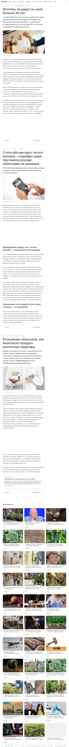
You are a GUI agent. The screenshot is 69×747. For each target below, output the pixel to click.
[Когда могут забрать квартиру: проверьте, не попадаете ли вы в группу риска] (34, 604)
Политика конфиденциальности (60, 746)
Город (27, 5)
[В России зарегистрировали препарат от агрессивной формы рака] (56, 712)
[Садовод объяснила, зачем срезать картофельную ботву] (13, 690)
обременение (37, 415)
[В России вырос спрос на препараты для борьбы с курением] (56, 604)
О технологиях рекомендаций (47, 746)
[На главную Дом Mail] (5, 1)
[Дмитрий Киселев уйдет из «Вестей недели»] (34, 518)
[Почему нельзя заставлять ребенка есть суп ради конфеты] (56, 733)
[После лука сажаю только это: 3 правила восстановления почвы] (13, 604)
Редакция (23, 746)
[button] (24, 42)
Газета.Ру (17, 335)
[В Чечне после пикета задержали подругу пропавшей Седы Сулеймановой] (56, 561)
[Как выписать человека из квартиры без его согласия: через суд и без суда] (56, 647)
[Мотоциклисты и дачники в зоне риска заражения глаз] (34, 669)
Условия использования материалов (33, 746)
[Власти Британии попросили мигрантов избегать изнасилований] (13, 712)
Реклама (11, 746)
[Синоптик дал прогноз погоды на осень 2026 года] (13, 583)
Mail (2, 746)
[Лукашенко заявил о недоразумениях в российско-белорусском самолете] (13, 647)
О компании (6, 746)
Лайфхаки (21, 149)
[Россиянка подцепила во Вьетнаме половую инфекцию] (34, 561)
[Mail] (2, 1)
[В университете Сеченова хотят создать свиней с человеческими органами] (34, 647)
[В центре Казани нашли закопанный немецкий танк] (34, 690)
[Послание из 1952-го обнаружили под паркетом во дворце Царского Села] (34, 540)
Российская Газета (20, 5)
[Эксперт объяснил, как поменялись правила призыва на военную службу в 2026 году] (13, 733)
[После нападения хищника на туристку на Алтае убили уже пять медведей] (13, 669)
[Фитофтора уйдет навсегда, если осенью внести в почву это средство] (13, 518)
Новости (23, 335)
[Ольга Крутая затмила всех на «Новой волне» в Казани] (34, 712)
